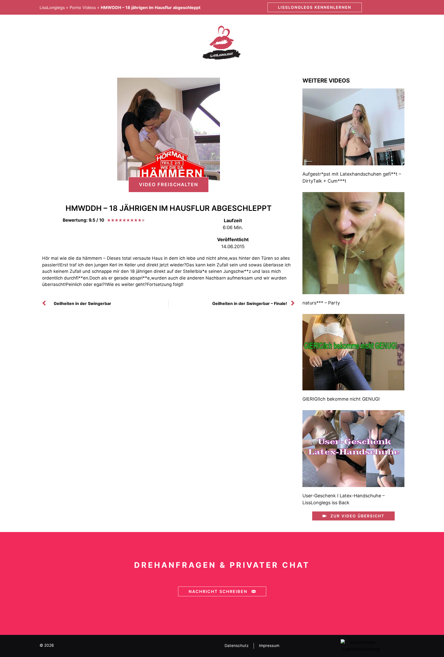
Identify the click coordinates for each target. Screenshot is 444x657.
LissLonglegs (52, 7)
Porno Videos (83, 7)
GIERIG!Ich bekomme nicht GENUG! (341, 399)
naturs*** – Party (321, 302)
